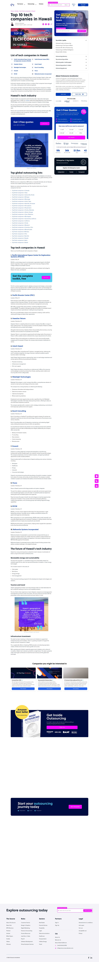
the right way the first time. (33, 488)
